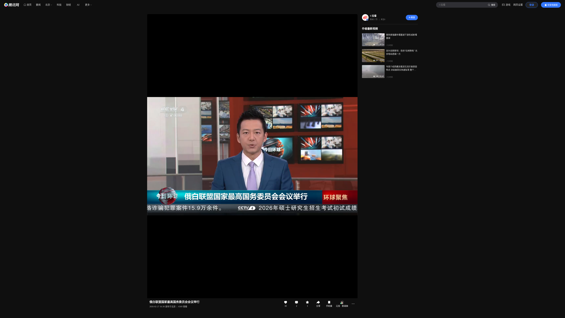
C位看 (373, 16)
